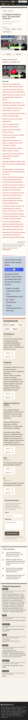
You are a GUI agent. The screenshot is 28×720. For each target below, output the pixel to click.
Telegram (14, 29)
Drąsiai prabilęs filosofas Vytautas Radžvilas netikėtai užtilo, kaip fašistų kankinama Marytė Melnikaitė (12, 201)
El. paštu (19, 29)
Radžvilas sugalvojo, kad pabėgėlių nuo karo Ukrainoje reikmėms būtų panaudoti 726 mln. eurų (13, 172)
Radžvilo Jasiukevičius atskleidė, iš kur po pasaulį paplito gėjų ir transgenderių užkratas (14, 97)
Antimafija (18, 4)
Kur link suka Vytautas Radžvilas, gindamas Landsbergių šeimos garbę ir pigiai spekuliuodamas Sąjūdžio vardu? (13, 224)
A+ (13, 54)
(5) (11, 18)
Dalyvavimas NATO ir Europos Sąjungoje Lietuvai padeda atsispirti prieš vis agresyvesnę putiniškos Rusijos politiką (13, 235)
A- (3, 54)
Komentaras (8, 519)
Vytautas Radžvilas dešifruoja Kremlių (12, 229)
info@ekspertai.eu (6, 249)
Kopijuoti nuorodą (7, 31)
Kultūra (23, 4)
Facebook (7, 29)
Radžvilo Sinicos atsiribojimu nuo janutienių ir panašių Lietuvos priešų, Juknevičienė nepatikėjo (12, 143)
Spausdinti (18, 54)
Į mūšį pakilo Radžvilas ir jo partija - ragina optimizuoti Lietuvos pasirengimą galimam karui (14, 164)
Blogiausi (15, 329)
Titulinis (3, 4)
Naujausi (12, 325)
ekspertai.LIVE (7, 62)
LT (16, 1)
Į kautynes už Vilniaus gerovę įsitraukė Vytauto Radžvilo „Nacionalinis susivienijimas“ (12, 156)
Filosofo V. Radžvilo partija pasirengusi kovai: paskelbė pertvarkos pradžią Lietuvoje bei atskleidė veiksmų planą (13, 180)
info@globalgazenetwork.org (18, 713)
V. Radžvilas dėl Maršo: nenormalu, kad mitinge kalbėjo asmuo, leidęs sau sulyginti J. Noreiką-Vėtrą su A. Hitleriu (13, 208)
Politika (13, 4)
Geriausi (7, 329)
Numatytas (8, 54)
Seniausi (20, 325)
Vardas (7, 512)
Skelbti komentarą (12, 533)
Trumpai (8, 4)
